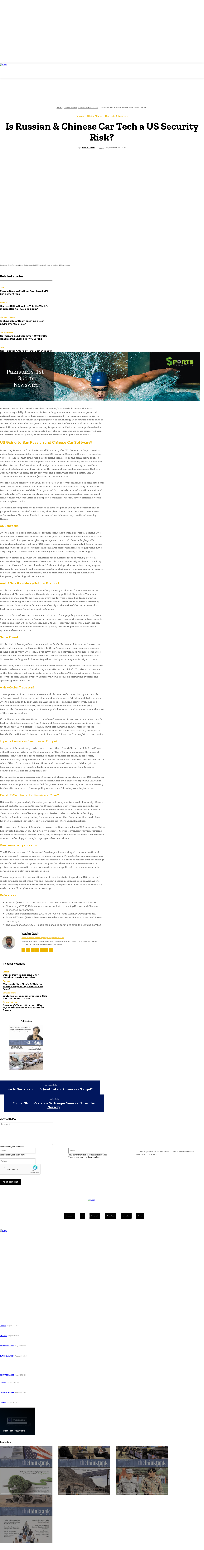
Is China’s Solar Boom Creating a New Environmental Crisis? (22, 322)
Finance (80, 116)
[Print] (127, 159)
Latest (3, 287)
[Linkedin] (117, 159)
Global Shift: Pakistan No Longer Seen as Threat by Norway (54, 1105)
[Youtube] (51, 950)
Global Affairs (94, 116)
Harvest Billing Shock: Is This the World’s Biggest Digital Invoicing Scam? (24, 307)
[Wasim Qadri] (10, 942)
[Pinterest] (97, 159)
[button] (133, 70)
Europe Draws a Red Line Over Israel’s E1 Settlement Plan (24, 292)
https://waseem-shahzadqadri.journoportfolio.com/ (43, 938)
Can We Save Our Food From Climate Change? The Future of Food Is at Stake (25, 1387)
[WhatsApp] (107, 159)
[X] (87, 159)
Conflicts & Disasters (116, 116)
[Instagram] (33, 950)
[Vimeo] (46, 950)
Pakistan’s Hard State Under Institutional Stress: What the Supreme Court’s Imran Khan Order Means (27, 1398)
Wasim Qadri (88, 147)
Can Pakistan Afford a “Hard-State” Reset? (26, 350)
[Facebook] (77, 159)
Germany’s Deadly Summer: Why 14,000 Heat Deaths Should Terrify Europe (23, 337)
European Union (7, 332)
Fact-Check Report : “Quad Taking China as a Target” (50, 1089)
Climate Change (7, 317)
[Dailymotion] (23, 950)
